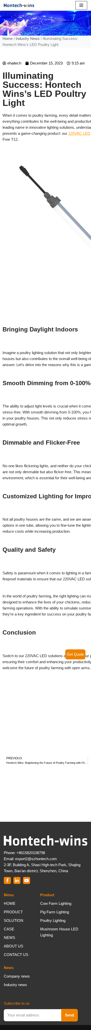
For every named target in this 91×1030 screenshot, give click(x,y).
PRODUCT (13, 912)
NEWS (9, 937)
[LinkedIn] (16, 880)
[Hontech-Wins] (19, 5)
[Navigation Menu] (81, 5)
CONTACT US (16, 954)
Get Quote (75, 654)
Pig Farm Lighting (54, 912)
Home (8, 38)
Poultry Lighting (52, 920)
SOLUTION (13, 920)
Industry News (28, 38)
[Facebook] (7, 880)
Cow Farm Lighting (55, 903)
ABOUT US (13, 946)
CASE (9, 929)
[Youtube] (26, 880)
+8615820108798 (30, 853)
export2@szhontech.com (36, 859)
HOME (9, 903)
